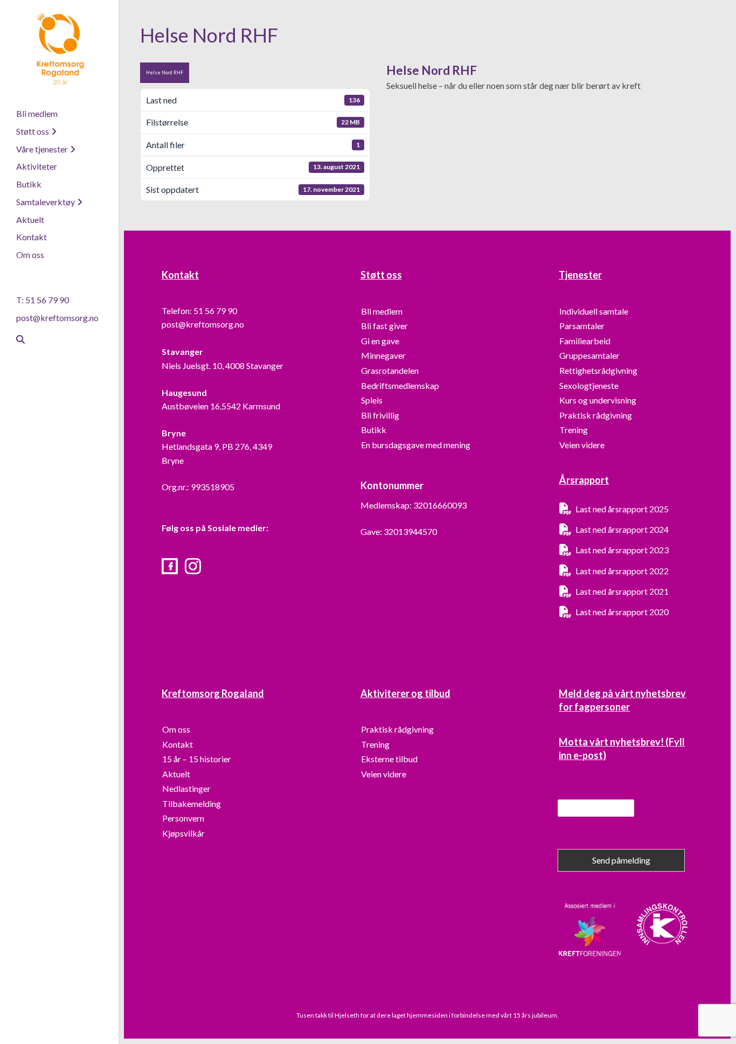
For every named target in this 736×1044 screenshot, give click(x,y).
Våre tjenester (42, 149)
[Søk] (16, 339)
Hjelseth (347, 1015)
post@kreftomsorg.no (57, 317)
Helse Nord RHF (164, 72)
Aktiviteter (36, 166)
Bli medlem (37, 113)
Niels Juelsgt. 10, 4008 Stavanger (222, 365)
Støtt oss (32, 131)
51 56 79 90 (215, 310)
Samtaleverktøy (45, 202)
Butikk (28, 184)
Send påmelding (621, 860)
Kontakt (31, 237)
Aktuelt (30, 219)
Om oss (30, 254)
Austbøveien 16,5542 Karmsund (221, 406)
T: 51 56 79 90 (42, 300)
